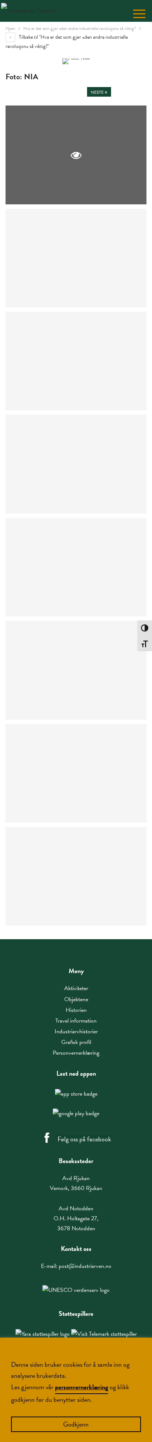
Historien (76, 1010)
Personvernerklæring (76, 1052)
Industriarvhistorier (76, 1031)
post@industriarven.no (85, 1266)
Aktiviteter (76, 988)
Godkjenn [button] (76, 1424)
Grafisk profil (76, 1042)
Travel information (76, 1020)
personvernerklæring (81, 1387)
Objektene (76, 999)
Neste (98, 92)
